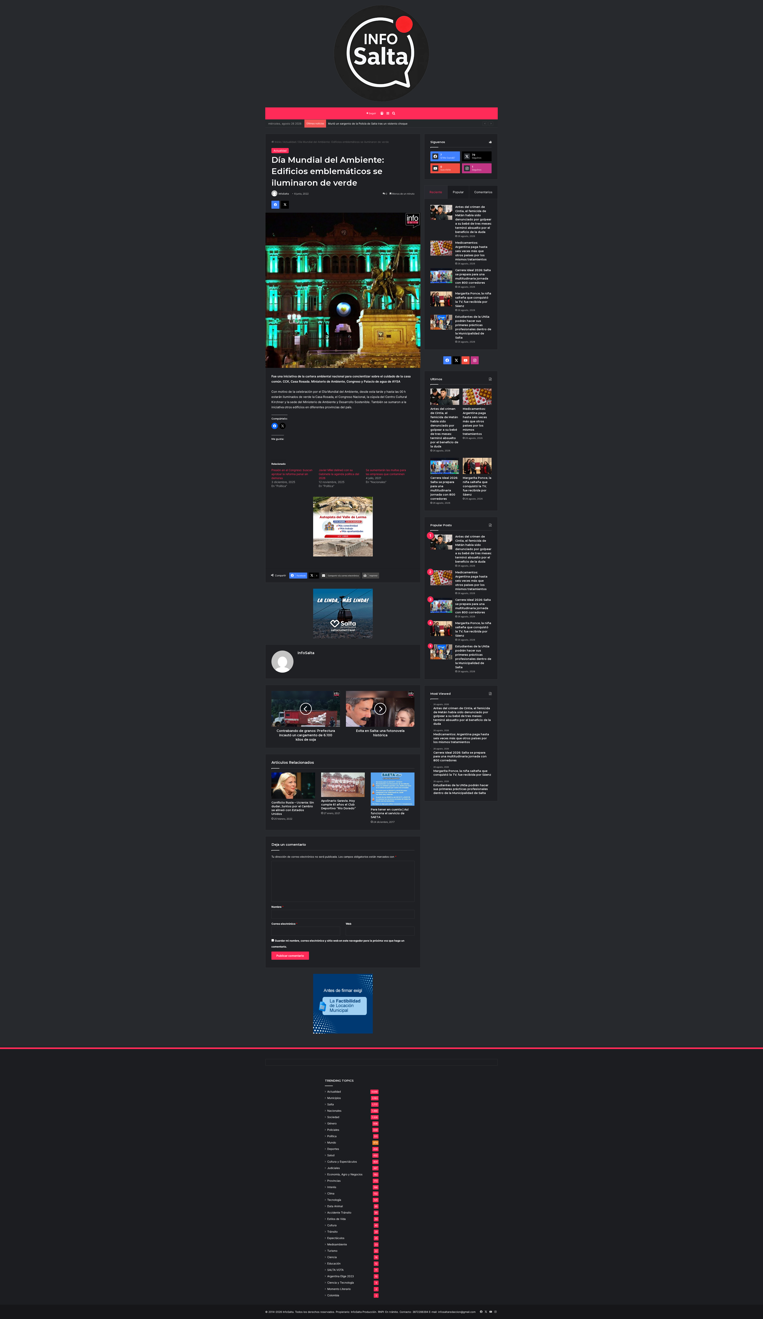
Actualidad (289, 141)
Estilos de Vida (336, 1219)
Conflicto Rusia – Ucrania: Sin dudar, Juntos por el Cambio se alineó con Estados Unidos (292, 808)
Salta (330, 1104)
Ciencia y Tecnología (340, 1282)
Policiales (333, 1129)
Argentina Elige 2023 (340, 1276)
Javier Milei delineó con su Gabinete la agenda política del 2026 (339, 474)
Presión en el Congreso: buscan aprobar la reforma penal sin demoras (291, 474)
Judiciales (333, 1168)
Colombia (333, 1295)
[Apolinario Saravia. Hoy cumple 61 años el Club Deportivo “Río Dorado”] (343, 785)
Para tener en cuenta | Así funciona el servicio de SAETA (390, 813)
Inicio (277, 141)
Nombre (277, 906)
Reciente (436, 192)
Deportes (333, 1148)
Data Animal (335, 1206)
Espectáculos (335, 1238)
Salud (330, 1155)
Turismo (332, 1250)
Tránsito (332, 1231)
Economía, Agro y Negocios (344, 1174)
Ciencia (332, 1257)
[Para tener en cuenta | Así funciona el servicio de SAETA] (392, 789)
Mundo (331, 1142)
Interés (331, 1187)
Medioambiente (337, 1244)
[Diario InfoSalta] (381, 53)
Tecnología (334, 1199)
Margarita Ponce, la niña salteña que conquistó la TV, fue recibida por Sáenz (477, 486)
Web (348, 923)
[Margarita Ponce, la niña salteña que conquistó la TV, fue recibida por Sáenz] (441, 298)
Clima (330, 1193)
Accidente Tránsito (339, 1212)
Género (332, 1123)
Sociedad (333, 1117)
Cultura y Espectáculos (342, 1161)
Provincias (334, 1180)
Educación (334, 1263)
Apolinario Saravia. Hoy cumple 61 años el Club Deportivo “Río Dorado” (338, 804)
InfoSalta (284, 193)
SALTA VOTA (335, 1269)
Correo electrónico (284, 923)
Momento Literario (339, 1289)
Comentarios (483, 192)
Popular (458, 192)
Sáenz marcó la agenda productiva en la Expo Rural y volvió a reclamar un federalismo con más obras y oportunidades (401, 123)
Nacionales (334, 1110)
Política (332, 1136)
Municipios (334, 1098)
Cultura (332, 1225)
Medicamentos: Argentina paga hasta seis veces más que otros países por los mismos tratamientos (471, 251)
